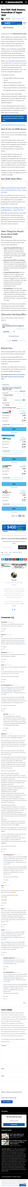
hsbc (10, 552)
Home (2, 6)
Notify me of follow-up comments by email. (11, 1092)
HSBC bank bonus (17, 552)
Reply (3, 631)
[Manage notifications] (25, 1184)
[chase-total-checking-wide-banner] (14, 23)
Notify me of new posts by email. (9, 1097)
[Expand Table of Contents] (24, 28)
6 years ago (10, 634)
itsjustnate (3, 734)
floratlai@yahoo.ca (20, 644)
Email (3, 1076)
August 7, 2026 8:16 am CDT (18, 18)
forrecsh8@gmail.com (6, 692)
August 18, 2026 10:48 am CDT (15, 1137)
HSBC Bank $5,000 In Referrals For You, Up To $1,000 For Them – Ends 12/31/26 (13, 190)
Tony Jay (8, 18)
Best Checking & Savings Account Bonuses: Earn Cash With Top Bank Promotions (18, 1142)
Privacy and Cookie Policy (12, 1185)
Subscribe (22, 547)
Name (3, 1068)
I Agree (23, 1185)
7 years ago (9, 930)
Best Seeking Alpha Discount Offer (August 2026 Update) (17, 1134)
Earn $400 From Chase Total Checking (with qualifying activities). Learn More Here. (13, 118)
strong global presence (18, 63)
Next (24, 1002)
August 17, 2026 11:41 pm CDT (15, 1145)
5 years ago (11, 622)
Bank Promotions (8, 6)
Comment (4, 1045)
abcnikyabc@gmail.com (9, 962)
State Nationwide (6, 554)
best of (6, 552)
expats (21, 69)
